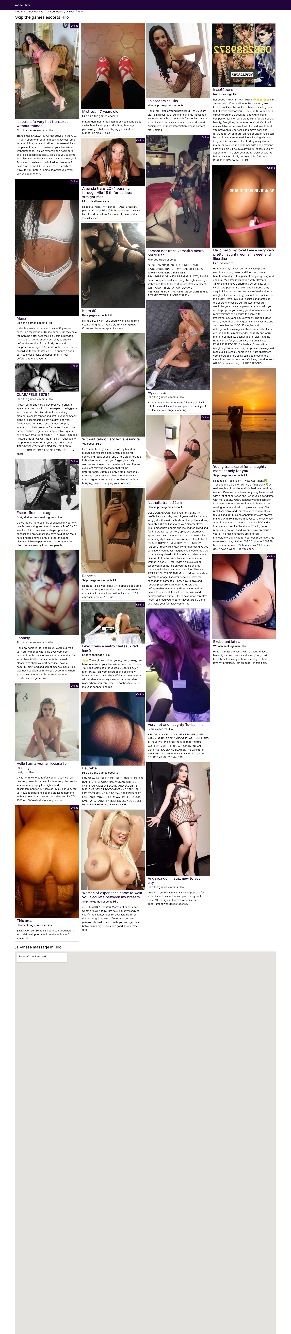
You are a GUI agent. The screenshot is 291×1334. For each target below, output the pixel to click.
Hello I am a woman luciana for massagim (42, 765)
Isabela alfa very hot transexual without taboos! (43, 123)
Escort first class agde (36, 513)
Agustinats (157, 392)
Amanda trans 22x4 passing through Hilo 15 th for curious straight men (107, 192)
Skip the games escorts (29, 11)
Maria (21, 318)
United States (55, 11)
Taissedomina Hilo (163, 101)
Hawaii (70, 11)
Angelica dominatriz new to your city (175, 880)
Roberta (89, 576)
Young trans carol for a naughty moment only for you (239, 468)
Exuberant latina (226, 641)
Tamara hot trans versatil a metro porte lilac (176, 253)
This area (24, 921)
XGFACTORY (22, 4)
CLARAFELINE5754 (33, 394)
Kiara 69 (89, 311)
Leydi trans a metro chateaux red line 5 (110, 648)
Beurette (89, 768)
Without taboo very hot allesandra (111, 439)
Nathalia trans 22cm (165, 502)
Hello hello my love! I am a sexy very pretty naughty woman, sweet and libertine (243, 254)
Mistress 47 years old (100, 111)
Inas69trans (223, 90)
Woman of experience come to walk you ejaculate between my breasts (112, 895)
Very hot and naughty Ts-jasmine (175, 724)
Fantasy (23, 638)
